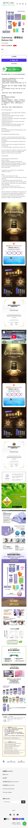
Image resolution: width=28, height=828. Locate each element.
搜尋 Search (5, 774)
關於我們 (5, 778)
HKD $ (13, 810)
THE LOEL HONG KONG (8, 788)
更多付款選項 (14, 63)
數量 (2, 49)
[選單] (25, 3)
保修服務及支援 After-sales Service (11, 781)
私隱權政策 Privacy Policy (8, 785)
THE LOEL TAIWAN (7, 792)
